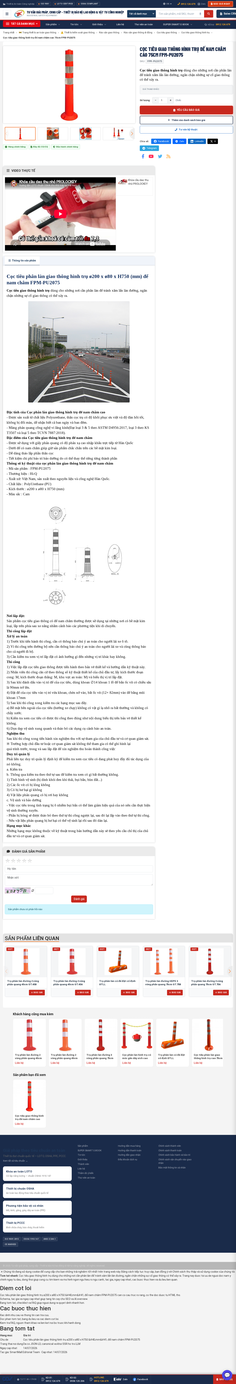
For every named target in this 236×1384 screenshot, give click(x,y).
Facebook (163, 141)
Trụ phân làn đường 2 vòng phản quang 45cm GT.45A (28, 1057)
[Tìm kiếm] (208, 13)
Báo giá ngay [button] (222, 4)
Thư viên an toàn (86, 1177)
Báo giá (38, 992)
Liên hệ (81, 1168)
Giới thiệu (82, 1159)
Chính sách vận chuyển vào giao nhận (175, 1161)
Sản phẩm (83, 1145)
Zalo (203, 4)
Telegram (152, 148)
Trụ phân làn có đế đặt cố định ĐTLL (171, 1057)
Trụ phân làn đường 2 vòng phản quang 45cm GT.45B (64, 1057)
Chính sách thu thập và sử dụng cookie (195, 1271)
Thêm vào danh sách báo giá (188, 120)
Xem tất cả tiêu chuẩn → (15, 1160)
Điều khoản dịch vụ (127, 1159)
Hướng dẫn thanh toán (129, 1150)
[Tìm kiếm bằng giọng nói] (200, 13)
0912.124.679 (188, 4)
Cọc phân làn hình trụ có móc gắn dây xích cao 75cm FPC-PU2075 (136, 1057)
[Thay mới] (33, 890)
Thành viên (83, 1164)
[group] (69, 84)
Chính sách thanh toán (170, 1150)
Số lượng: (145, 100)
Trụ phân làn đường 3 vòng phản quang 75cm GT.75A (99, 1057)
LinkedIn (199, 141)
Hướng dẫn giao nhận (129, 1154)
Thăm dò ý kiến (85, 1173)
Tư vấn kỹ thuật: (188, 129)
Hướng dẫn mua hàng (129, 1145)
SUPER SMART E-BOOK (90, 1150)
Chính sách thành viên (169, 1145)
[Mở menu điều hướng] (7, 14)
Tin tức (81, 1154)
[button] (132, 133)
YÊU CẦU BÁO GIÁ (188, 109)
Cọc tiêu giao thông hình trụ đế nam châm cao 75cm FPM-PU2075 (29, 1117)
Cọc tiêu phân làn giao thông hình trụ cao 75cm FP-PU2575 (208, 1057)
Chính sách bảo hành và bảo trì (174, 1154)
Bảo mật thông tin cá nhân (172, 1167)
